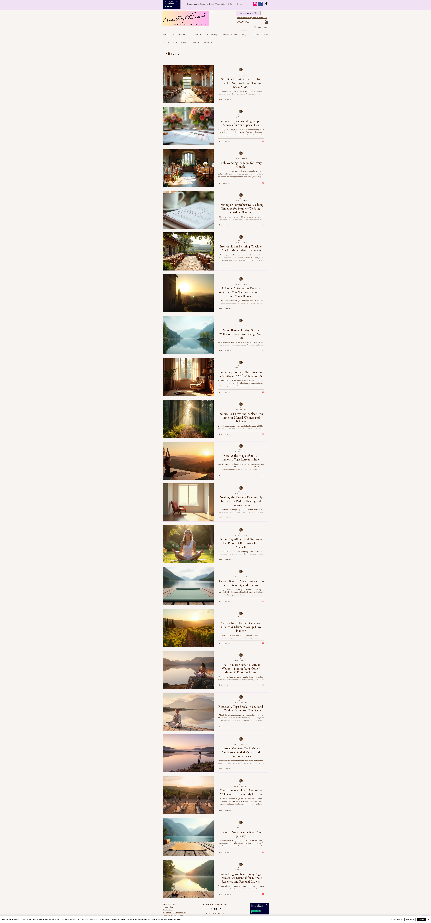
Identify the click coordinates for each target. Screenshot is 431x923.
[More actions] (263, 69)
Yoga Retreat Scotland (181, 42)
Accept (421, 919)
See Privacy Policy (174, 919)
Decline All (410, 919)
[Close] (428, 919)
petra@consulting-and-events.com (252, 17)
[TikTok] (266, 4)
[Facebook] (260, 4)
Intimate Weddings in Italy (202, 42)
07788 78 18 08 (243, 22)
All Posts (166, 42)
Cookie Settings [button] (397, 919)
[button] (266, 22)
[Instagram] (255, 4)
